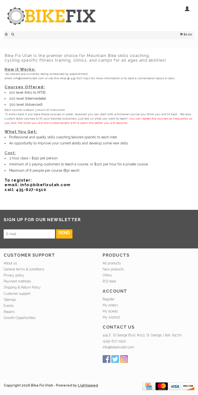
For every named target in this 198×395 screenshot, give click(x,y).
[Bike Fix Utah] (51, 18)
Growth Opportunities (20, 318)
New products (113, 269)
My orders (110, 305)
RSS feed (109, 281)
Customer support (17, 294)
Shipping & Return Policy (22, 287)
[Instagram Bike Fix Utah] (124, 359)
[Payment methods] (148, 386)
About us (10, 263)
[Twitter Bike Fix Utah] (115, 359)
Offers (107, 275)
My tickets (110, 311)
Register (109, 299)
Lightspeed (88, 385)
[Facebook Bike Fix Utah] (106, 359)
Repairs (9, 312)
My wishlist (111, 317)
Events (9, 306)
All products (112, 263)
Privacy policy (14, 275)
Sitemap (10, 300)
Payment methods (17, 281)
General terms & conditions (24, 269)
